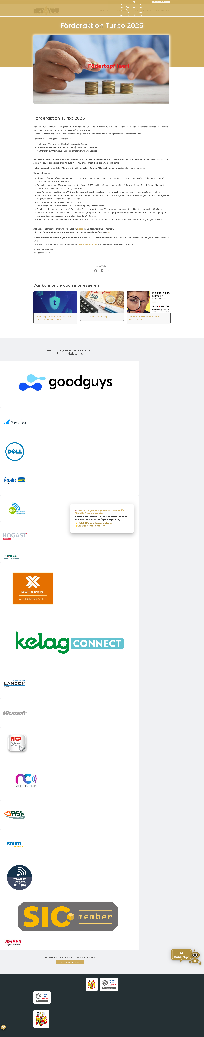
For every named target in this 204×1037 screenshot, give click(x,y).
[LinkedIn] (102, 271)
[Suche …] (35, 2)
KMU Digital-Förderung (94, 316)
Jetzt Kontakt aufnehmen (70, 962)
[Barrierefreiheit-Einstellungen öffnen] (3, 1027)
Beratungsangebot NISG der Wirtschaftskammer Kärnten (54, 318)
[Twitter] (108, 271)
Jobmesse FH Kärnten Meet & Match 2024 (145, 318)
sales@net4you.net (88, 244)
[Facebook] (95, 271)
